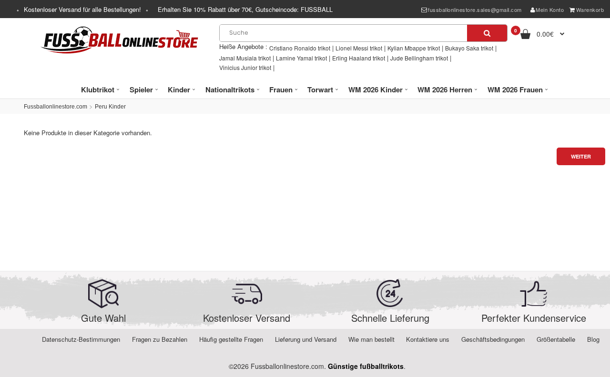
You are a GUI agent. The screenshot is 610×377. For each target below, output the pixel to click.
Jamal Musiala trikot (245, 58)
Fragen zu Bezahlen (159, 339)
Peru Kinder (110, 106)
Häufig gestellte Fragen (231, 339)
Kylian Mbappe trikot (413, 48)
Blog (593, 339)
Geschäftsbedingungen (493, 339)
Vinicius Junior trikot (245, 67)
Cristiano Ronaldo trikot (299, 48)
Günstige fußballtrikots (366, 366)
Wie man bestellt (371, 339)
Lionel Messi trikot (359, 48)
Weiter (581, 156)
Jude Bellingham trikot (419, 58)
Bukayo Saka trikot (469, 48)
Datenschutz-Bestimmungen (81, 339)
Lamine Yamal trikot (301, 58)
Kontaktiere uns (427, 339)
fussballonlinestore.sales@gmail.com (475, 9)
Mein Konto (550, 9)
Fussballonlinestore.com (55, 106)
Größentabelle (556, 339)
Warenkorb (590, 9)
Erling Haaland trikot (358, 58)
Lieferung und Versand (305, 339)
